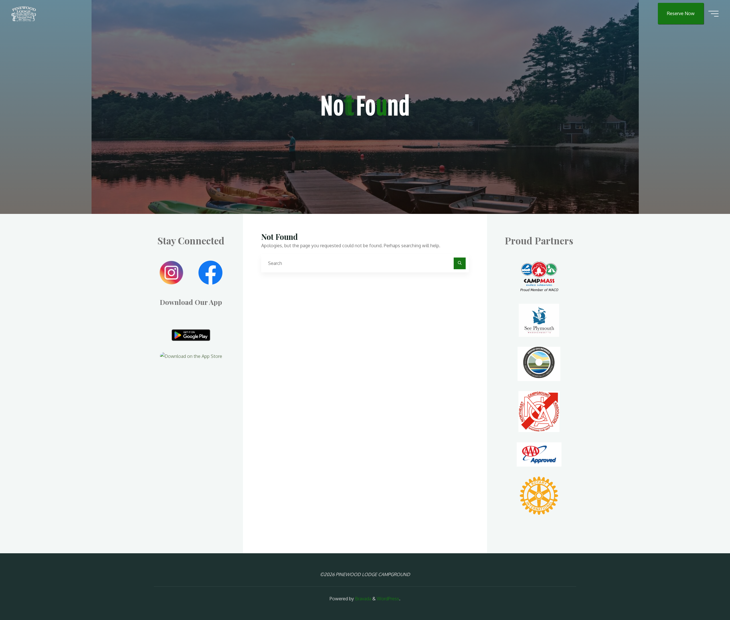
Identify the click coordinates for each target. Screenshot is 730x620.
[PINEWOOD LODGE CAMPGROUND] (23, 13)
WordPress (388, 598)
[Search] (460, 264)
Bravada (362, 598)
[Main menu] (713, 14)
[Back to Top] (707, 597)
